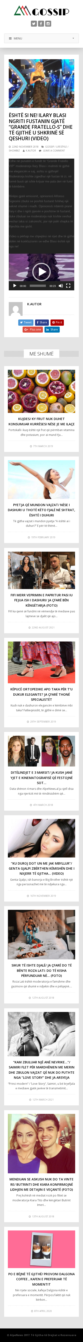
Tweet (28, 322)
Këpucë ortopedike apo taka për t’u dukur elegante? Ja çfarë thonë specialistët (41, 694)
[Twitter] (34, 24)
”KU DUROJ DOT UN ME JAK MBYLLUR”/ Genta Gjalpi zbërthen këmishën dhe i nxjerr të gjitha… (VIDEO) (41, 868)
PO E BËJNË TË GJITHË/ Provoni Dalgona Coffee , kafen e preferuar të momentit (41, 1279)
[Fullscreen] (68, 285)
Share (43, 322)
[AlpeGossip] (41, 10)
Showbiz (14, 150)
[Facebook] (41, 24)
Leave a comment (54, 150)
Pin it (59, 322)
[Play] (14, 285)
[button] (41, 272)
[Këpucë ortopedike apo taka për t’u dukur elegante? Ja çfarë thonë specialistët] (41, 663)
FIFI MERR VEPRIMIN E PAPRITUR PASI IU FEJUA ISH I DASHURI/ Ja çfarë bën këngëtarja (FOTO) (42, 600)
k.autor (31, 150)
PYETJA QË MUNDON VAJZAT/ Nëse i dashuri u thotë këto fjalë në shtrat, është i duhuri (41, 510)
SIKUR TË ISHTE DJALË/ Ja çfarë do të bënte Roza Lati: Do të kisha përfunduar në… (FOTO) (42, 970)
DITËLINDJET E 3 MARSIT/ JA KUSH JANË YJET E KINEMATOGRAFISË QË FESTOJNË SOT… (42, 777)
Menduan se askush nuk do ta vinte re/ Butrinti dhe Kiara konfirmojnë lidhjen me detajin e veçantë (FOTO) (41, 1184)
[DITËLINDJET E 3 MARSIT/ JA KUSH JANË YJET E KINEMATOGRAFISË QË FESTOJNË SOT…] (41, 751)
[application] (41, 272)
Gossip (49, 146)
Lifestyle (61, 146)
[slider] (38, 286)
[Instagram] (48, 24)
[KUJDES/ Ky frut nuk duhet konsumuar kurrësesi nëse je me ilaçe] (41, 391)
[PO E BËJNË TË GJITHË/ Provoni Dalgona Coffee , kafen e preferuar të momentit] (41, 1249)
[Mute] (61, 285)
